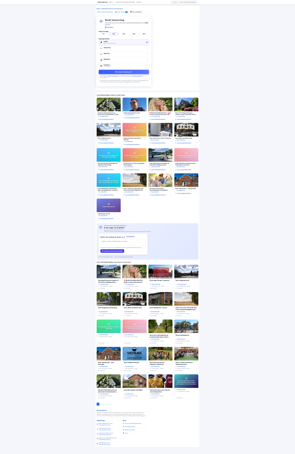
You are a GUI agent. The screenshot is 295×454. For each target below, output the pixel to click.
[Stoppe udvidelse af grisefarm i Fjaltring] (135, 134)
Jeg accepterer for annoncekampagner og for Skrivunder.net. (122, 76)
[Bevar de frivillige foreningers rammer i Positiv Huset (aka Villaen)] (186, 109)
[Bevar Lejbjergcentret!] (109, 134)
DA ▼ (112, 2)
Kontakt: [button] (138, 2)
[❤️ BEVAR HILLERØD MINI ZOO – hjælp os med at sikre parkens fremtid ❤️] (160, 109)
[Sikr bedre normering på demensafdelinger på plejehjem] (160, 185)
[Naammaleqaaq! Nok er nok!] (135, 108)
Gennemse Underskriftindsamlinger (125, 2)
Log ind (175, 2)
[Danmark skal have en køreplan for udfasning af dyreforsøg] (109, 160)
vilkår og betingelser (113, 76)
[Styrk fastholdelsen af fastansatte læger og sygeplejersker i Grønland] (109, 185)
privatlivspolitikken (137, 76)
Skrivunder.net (102, 2)
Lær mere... (110, 27)
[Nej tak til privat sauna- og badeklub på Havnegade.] (135, 160)
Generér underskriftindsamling (113, 251)
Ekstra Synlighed (137, 12)
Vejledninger (101, 420)
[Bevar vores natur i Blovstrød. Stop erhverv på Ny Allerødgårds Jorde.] (135, 185)
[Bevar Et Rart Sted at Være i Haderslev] (160, 134)
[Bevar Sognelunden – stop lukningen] (186, 184)
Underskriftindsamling (106, 12)
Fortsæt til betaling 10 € (124, 72)
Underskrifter (122, 12)
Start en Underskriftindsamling (188, 2)
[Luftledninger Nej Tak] (109, 209)
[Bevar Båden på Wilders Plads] (186, 134)
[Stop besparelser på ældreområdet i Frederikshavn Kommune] (186, 160)
